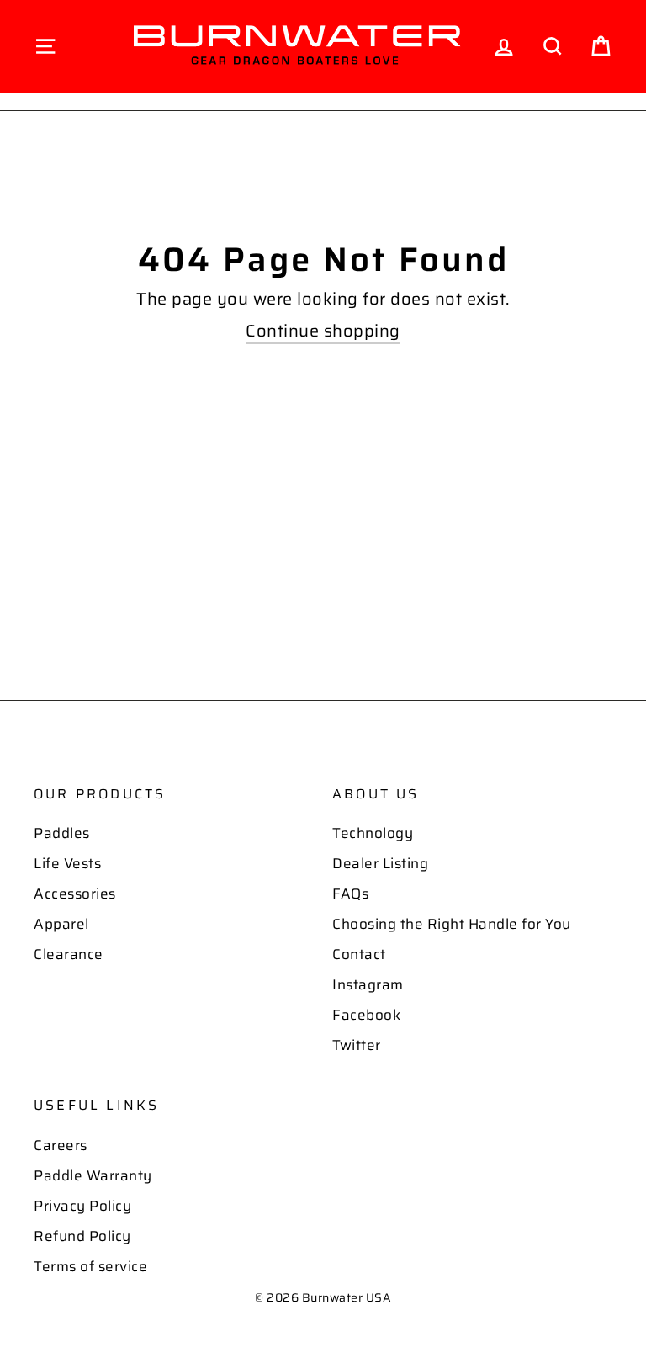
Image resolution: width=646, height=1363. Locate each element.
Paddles (62, 833)
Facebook (366, 1015)
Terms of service (90, 1266)
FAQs (350, 893)
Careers (60, 1145)
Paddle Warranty (93, 1175)
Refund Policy (82, 1236)
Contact (359, 954)
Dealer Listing (380, 863)
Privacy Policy (82, 1206)
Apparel (61, 924)
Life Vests (67, 863)
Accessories (75, 893)
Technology (372, 833)
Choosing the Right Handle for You (451, 924)
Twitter (356, 1045)
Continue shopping (323, 331)
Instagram (368, 984)
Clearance (68, 954)
